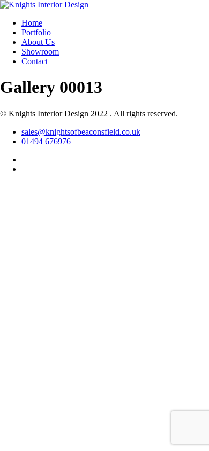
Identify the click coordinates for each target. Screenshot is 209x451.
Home (31, 22)
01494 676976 (46, 141)
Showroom (40, 51)
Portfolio (36, 32)
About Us (38, 41)
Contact (34, 61)
